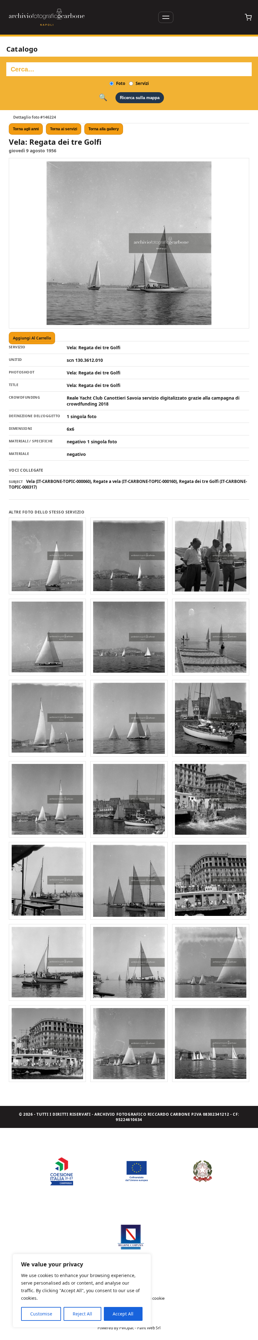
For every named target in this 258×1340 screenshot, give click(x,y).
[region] (82, 1290)
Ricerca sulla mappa (140, 97)
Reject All (82, 1314)
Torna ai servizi (63, 129)
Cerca (103, 97)
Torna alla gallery (103, 129)
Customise (41, 1314)
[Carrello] (248, 17)
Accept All (123, 1314)
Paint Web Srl (148, 1328)
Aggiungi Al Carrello (32, 338)
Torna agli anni (26, 129)
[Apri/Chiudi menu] (165, 17)
